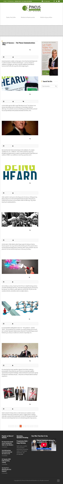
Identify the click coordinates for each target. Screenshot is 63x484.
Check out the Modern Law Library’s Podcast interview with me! (17, 95)
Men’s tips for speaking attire (14, 404)
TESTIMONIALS (10, 1)
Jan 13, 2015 (7, 282)
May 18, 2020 (8, 57)
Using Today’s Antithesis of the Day (15, 140)
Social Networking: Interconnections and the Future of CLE (7, 451)
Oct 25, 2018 (7, 193)
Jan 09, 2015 (7, 323)
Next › (31, 426)
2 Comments (34, 277)
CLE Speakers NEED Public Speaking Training (6, 460)
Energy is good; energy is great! (15, 360)
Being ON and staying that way (14, 277)
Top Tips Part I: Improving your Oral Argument (6, 469)
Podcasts (27, 101)
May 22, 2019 (8, 101)
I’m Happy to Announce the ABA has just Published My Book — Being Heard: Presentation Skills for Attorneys (19, 185)
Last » (36, 426)
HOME (4, 1)
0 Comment (34, 49)
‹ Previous (11, 426)
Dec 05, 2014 (7, 409)
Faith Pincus (17, 57)
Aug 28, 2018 (8, 240)
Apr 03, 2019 (7, 146)
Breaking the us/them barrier (14, 318)
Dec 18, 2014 (7, 365)
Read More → (5, 69)
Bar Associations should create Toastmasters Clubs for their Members (7, 443)
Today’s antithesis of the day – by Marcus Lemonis (14, 51)
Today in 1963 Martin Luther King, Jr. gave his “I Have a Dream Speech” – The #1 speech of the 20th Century (19, 233)
